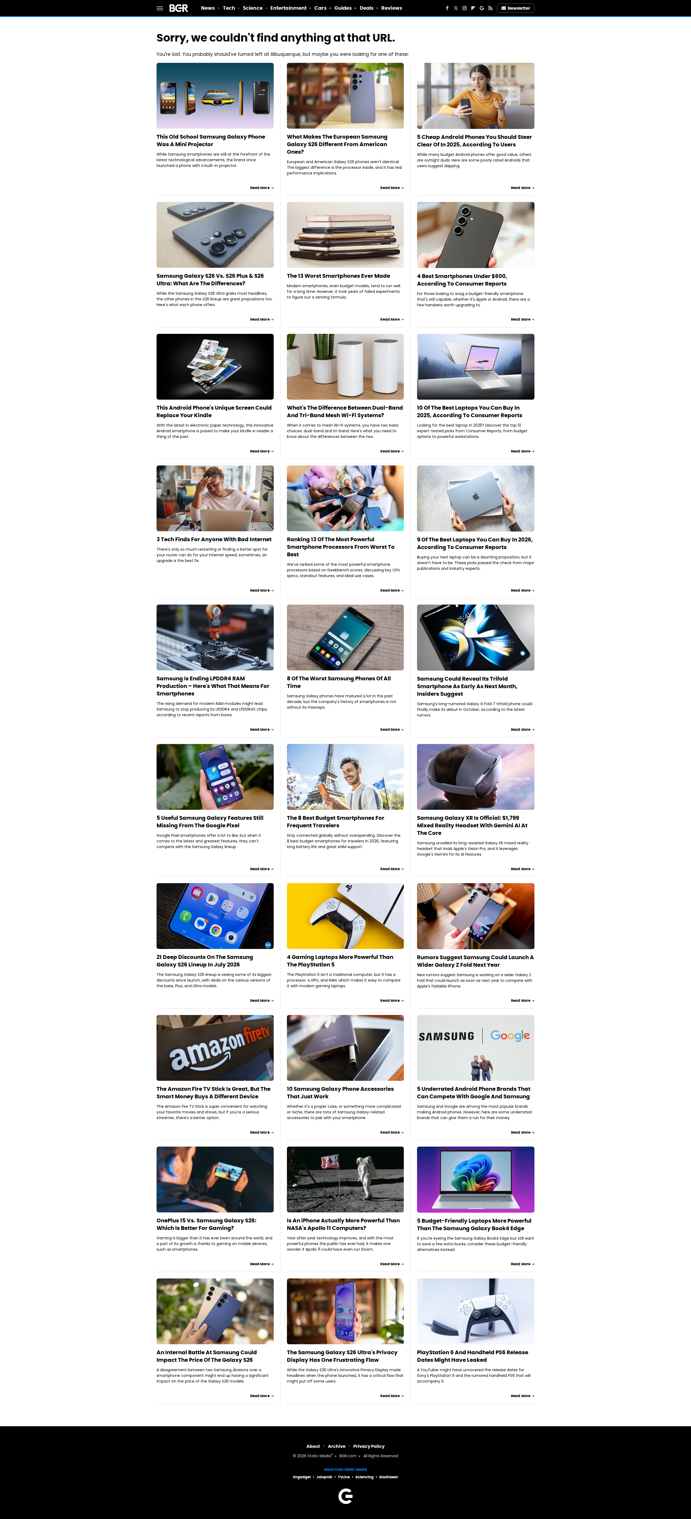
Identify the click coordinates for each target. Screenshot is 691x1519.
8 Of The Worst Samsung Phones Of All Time (339, 682)
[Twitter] (456, 8)
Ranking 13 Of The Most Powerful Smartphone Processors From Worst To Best (341, 547)
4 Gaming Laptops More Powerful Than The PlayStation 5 (340, 961)
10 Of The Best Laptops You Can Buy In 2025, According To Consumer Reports (469, 411)
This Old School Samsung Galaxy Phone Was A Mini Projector (211, 140)
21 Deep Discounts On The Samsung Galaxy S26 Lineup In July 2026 (205, 961)
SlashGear (388, 1477)
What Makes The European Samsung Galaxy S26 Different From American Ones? (337, 144)
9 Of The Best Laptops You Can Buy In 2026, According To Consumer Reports (475, 543)
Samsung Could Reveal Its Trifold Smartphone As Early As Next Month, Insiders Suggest (467, 686)
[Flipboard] (473, 8)
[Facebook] (447, 8)
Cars (320, 8)
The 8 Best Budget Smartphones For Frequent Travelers (335, 821)
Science (253, 8)
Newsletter (519, 8)
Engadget (302, 1477)
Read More (260, 188)
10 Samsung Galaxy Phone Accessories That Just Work (340, 1092)
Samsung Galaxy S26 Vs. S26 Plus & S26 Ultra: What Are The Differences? (210, 279)
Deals (367, 8)
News (208, 8)
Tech (229, 8)
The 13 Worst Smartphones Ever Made (338, 275)
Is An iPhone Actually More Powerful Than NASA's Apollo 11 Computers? (343, 1224)
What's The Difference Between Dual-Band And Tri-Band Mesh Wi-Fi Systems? (345, 411)
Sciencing (364, 1477)
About (313, 1446)
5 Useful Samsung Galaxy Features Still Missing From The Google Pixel (210, 821)
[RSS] (490, 8)
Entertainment (288, 8)
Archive (337, 1446)
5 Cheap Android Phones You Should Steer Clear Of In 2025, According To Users (474, 140)
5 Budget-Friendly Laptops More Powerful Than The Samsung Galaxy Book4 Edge (474, 1224)
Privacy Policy (369, 1446)
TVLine (344, 1477)
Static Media (319, 1456)
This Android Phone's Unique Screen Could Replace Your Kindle (214, 411)
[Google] (482, 8)
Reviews (391, 8)
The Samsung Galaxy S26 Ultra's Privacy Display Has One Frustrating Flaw (342, 1356)
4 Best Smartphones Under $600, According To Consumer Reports (462, 280)
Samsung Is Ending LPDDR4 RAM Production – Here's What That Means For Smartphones (213, 686)
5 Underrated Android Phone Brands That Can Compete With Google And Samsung (473, 1092)
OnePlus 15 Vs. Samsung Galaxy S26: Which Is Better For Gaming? (206, 1224)
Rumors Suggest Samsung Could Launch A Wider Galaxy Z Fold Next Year (475, 961)
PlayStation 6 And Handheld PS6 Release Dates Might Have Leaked (472, 1356)
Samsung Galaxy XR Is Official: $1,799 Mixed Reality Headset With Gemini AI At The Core (472, 825)
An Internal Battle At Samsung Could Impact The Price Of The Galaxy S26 (207, 1356)
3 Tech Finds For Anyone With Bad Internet (214, 539)
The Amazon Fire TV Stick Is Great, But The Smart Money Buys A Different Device (213, 1092)
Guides (343, 8)
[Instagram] (464, 8)
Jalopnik (324, 1477)
